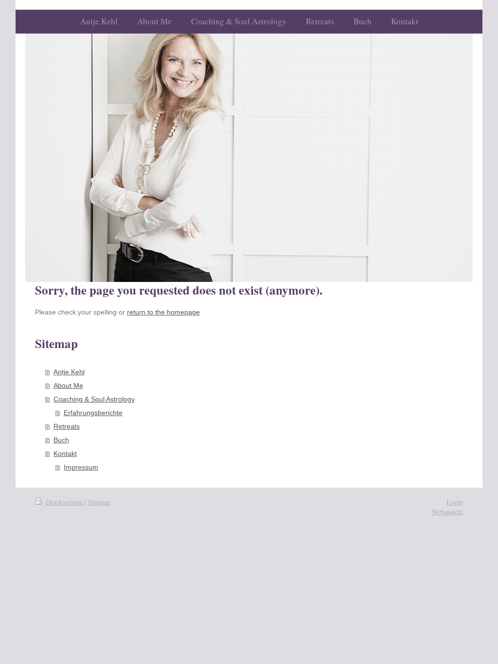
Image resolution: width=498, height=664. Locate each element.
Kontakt (65, 453)
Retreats (66, 426)
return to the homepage (163, 312)
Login (454, 502)
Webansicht (447, 511)
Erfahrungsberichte (93, 413)
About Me (68, 385)
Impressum (81, 467)
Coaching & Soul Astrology (94, 399)
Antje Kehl (69, 372)
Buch (61, 440)
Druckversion (64, 502)
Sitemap (99, 502)
